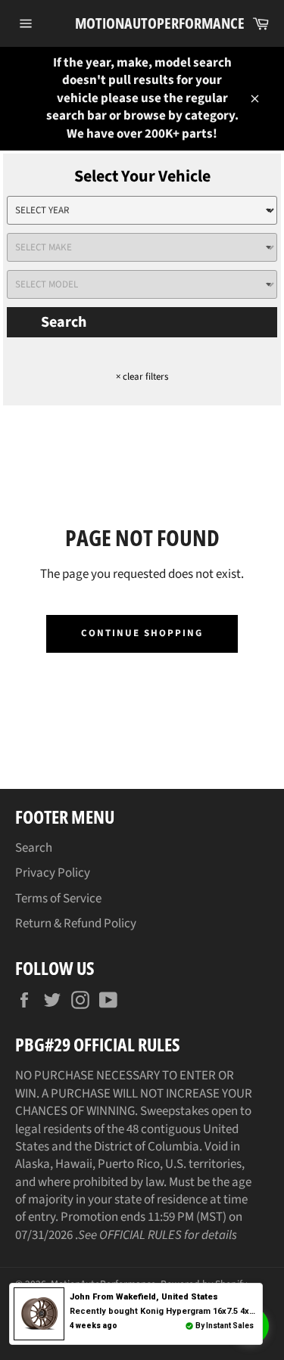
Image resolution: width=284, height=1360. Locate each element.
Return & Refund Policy (75, 923)
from (144, 1297)
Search (63, 322)
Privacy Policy (52, 873)
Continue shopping (141, 633)
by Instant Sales (224, 1325)
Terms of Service (58, 899)
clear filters (142, 376)
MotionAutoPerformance (142, 23)
